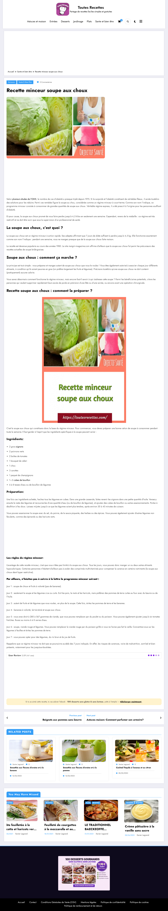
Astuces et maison (36, 21)
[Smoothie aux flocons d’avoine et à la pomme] (84, 750)
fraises (91, 803)
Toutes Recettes (91, 7)
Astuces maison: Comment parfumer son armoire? (115, 720)
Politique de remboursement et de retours (83, 905)
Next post (91, 715)
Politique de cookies (139, 902)
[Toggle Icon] (140, 21)
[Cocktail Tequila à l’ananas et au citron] (137, 750)
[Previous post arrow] (7, 718)
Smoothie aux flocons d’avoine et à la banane (27, 769)
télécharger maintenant (131, 701)
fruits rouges (101, 803)
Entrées (53, 21)
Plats (89, 21)
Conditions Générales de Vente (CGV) (58, 902)
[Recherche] (127, 21)
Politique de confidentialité (113, 902)
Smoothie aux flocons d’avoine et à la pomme (80, 769)
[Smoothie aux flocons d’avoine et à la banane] (31, 750)
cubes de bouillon (22, 480)
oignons (19, 446)
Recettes (17, 803)
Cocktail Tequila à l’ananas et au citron (133, 767)
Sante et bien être (104, 21)
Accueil (21, 902)
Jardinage (78, 21)
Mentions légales (88, 902)
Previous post (75, 715)
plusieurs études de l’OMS (24, 199)
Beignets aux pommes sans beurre (62, 720)
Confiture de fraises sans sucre (100, 827)
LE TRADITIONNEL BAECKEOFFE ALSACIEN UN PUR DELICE (19, 827)
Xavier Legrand (18, 764)
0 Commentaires (46, 82)
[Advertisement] (84, 52)
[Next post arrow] (160, 718)
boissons (11, 82)
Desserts (65, 21)
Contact (32, 902)
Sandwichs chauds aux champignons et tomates (142, 827)
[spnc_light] (135, 21)
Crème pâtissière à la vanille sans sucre (60, 828)
